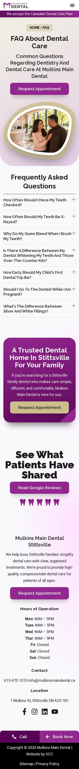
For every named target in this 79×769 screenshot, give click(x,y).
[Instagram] (34, 711)
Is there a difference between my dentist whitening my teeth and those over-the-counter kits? (38, 255)
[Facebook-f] (24, 711)
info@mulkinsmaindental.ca (51, 680)
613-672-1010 (16, 680)
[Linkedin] (44, 711)
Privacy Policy (47, 764)
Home (35, 28)
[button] (72, 5)
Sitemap (26, 764)
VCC (49, 754)
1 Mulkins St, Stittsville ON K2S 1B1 (39, 700)
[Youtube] (54, 711)
